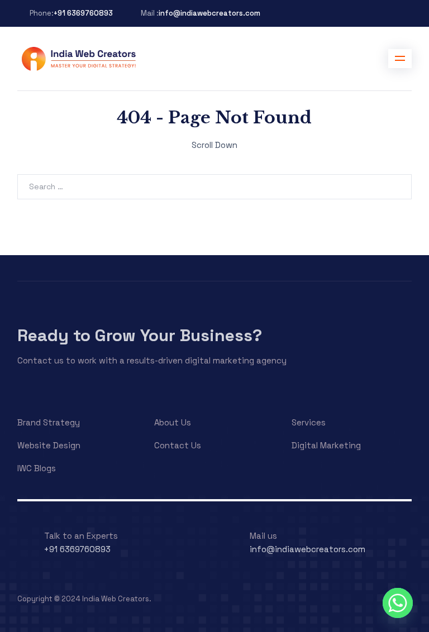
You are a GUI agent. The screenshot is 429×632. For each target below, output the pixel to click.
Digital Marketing (326, 445)
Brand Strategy (48, 422)
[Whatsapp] (398, 603)
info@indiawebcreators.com (209, 13)
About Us (172, 422)
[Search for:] (214, 186)
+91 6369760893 (83, 13)
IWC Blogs (36, 468)
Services (309, 422)
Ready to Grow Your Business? (139, 335)
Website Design (48, 445)
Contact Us (177, 445)
